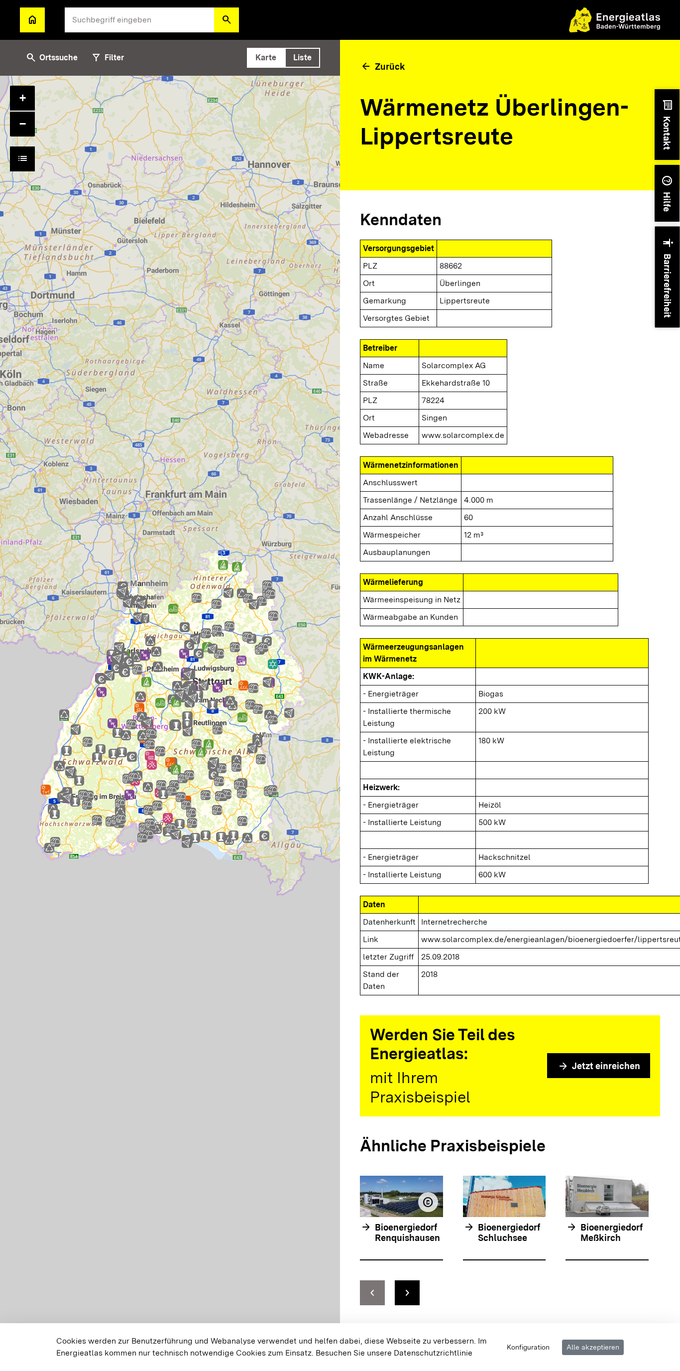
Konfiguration (528, 1347)
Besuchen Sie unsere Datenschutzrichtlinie (394, 1353)
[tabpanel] (170, 723)
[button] (226, 19)
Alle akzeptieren (593, 1347)
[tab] (266, 58)
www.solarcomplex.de (463, 435)
